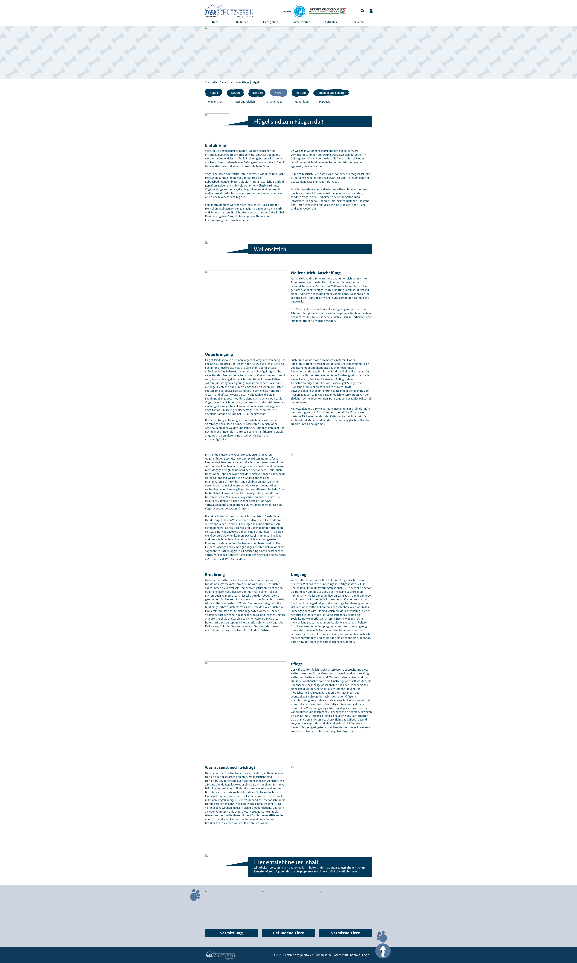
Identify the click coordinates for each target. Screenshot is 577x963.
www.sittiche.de (272, 815)
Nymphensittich (245, 101)
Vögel (278, 92)
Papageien (325, 101)
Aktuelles (331, 22)
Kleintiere (257, 92)
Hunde (214, 92)
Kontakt (355, 955)
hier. (267, 630)
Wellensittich (216, 101)
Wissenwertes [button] (301, 22)
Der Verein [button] (358, 22)
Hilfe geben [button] (270, 22)
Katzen (235, 92)
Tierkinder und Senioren (331, 92)
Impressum (324, 955)
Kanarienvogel (274, 101)
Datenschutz (340, 955)
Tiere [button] (214, 22)
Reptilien (300, 92)
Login (365, 955)
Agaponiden (301, 101)
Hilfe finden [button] (240, 22)
